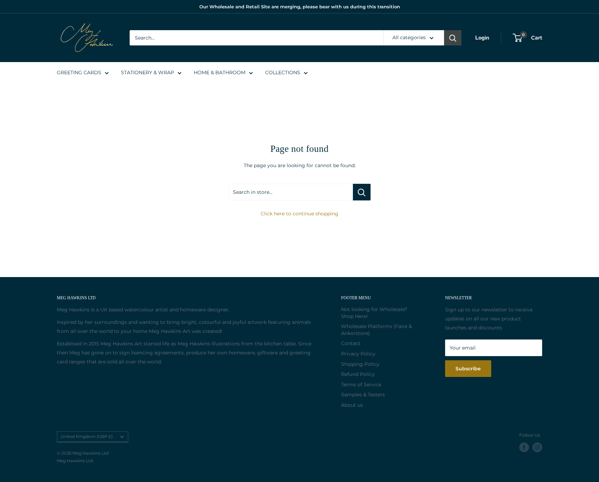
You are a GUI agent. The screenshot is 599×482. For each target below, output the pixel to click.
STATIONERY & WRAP (147, 72)
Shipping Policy (360, 364)
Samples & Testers (363, 394)
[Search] (452, 37)
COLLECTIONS (282, 72)
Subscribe (468, 368)
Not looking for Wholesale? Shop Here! (374, 312)
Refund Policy (358, 374)
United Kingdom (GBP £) (87, 436)
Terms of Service (361, 384)
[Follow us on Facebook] (524, 447)
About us (352, 405)
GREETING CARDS (79, 72)
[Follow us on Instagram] (537, 447)
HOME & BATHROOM (219, 72)
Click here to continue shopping (299, 213)
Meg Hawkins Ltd (75, 460)
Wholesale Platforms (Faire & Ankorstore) (376, 329)
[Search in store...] (362, 192)
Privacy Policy (358, 354)
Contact (351, 343)
